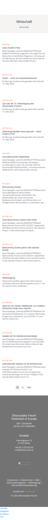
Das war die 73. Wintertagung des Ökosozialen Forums (18, 104)
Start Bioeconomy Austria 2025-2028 (19, 220)
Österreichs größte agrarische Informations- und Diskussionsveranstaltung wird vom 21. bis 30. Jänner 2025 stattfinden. (23, 283)
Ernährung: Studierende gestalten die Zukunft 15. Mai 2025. (23, 82)
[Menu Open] (42, 8)
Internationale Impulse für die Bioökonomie (22, 364)
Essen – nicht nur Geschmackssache (19, 78)
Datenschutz (27, 480)
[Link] (33, 8)
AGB (37, 480)
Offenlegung (34, 482)
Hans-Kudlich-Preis (11, 48)
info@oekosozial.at (24, 449)
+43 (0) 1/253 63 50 (24, 447)
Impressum (12, 480)
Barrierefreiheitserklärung (24, 485)
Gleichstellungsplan (16, 482)
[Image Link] (9, 6)
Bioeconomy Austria (11, 187)
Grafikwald (30, 491)
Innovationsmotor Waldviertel (15, 157)
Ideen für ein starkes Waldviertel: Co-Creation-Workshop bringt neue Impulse (23, 307)
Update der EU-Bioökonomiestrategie (19, 336)
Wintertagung (8, 278)
